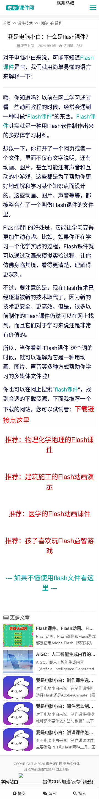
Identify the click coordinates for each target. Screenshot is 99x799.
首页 (7, 23)
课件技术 (25, 23)
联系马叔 (65, 3)
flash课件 (66, 389)
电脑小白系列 (50, 23)
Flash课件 (39, 116)
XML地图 (62, 770)
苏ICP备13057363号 (39, 770)
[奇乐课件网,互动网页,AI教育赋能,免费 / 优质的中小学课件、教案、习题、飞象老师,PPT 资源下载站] (19, 7)
